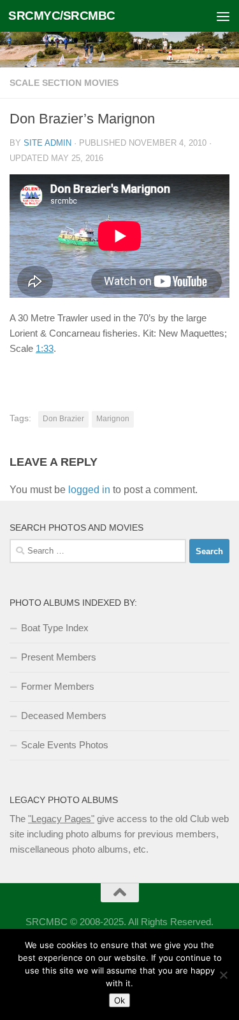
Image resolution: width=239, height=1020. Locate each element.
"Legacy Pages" (61, 818)
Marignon (112, 418)
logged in (89, 489)
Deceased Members (63, 715)
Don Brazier (63, 418)
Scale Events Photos (64, 744)
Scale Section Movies (64, 83)
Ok (119, 1000)
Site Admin (47, 143)
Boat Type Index (55, 627)
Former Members (57, 686)
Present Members (58, 657)
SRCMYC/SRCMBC (61, 15)
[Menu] (223, 16)
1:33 (45, 348)
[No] (223, 974)
